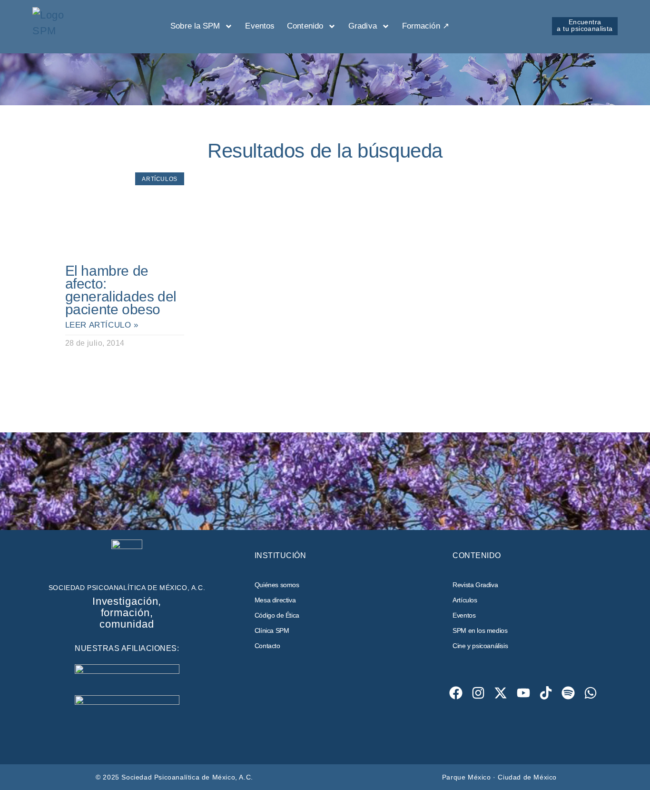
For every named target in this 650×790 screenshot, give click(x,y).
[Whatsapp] (590, 692)
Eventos (260, 25)
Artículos (465, 600)
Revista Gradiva (475, 585)
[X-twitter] (501, 692)
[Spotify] (568, 692)
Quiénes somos (277, 585)
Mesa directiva (275, 600)
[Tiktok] (545, 692)
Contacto (267, 646)
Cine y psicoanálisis (480, 646)
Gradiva (362, 25)
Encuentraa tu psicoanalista (584, 25)
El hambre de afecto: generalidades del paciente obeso (121, 290)
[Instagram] (478, 692)
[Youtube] (523, 692)
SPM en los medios (480, 630)
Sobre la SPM (195, 25)
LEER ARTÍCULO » (101, 325)
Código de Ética (277, 615)
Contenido (305, 25)
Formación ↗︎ (425, 25)
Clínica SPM (272, 630)
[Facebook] (455, 692)
